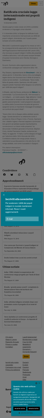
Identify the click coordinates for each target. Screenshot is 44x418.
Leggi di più (32, 404)
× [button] (39, 383)
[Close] (4, 195)
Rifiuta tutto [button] (33, 408)
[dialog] (22, 209)
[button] (26, 413)
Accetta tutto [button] (20, 408)
